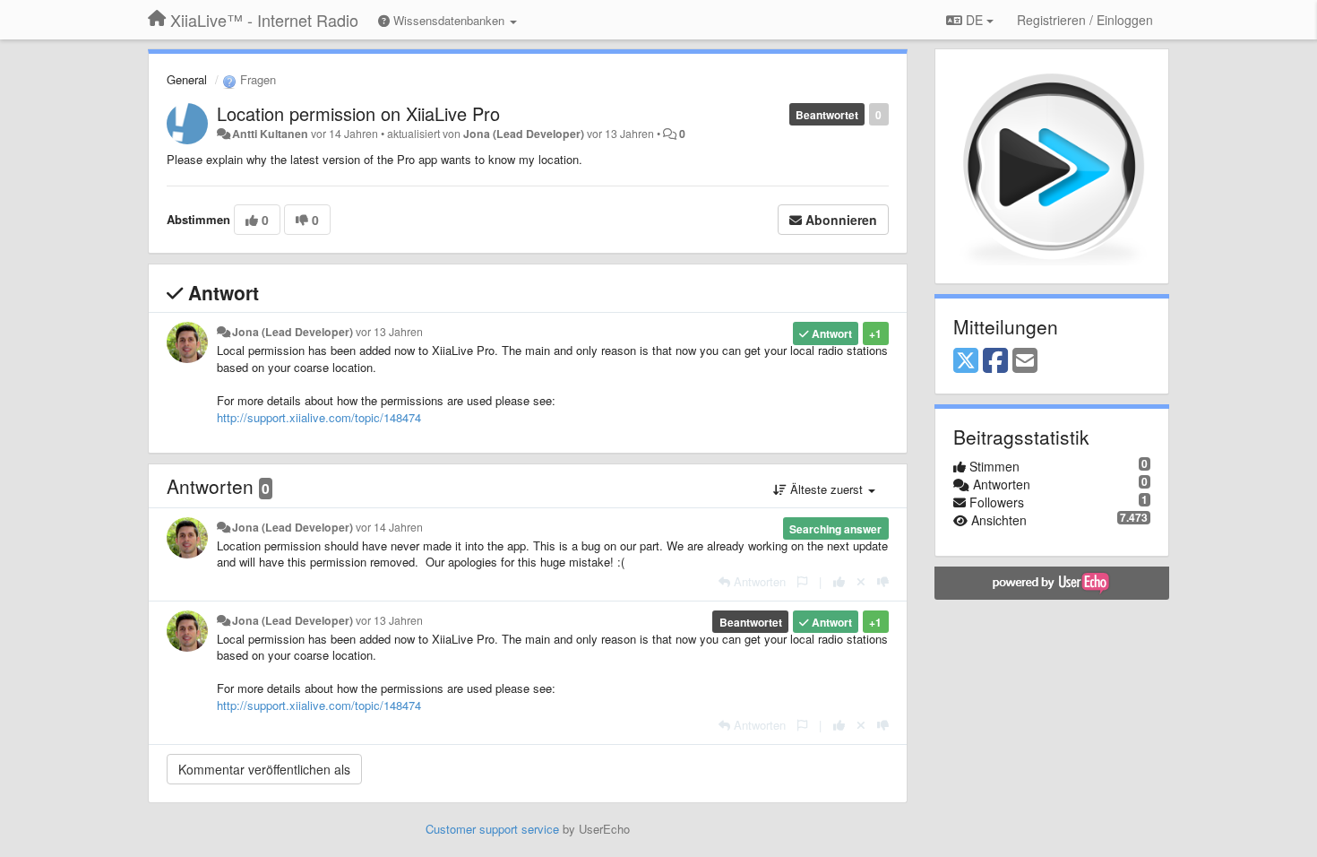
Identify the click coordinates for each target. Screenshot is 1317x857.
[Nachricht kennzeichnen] (802, 581)
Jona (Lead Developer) (523, 134)
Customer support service (492, 828)
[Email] (1024, 361)
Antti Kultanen (270, 134)
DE (974, 20)
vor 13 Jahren (389, 332)
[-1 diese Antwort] (883, 581)
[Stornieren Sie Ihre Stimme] (860, 581)
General (187, 79)
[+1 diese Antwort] (839, 581)
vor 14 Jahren (389, 527)
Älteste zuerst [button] (826, 489)
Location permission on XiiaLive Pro (358, 113)
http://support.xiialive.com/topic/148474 (319, 417)
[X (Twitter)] (965, 361)
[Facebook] (995, 361)
